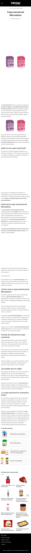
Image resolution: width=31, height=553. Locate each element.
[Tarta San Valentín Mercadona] (23, 480)
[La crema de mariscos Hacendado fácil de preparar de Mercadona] (23, 493)
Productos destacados (18, 8)
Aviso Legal (3, 535)
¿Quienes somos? (5, 539)
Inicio (10, 8)
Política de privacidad (6, 542)
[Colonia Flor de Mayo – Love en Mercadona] (8, 480)
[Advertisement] (15, 37)
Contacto (3, 544)
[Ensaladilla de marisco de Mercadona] (23, 523)
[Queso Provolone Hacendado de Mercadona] (8, 523)
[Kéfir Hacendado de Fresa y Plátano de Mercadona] (8, 508)
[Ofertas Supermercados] (15, 3)
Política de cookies (5, 537)
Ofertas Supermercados (15, 18)
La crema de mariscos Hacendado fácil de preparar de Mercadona (22, 500)
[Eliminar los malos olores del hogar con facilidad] (8, 493)
